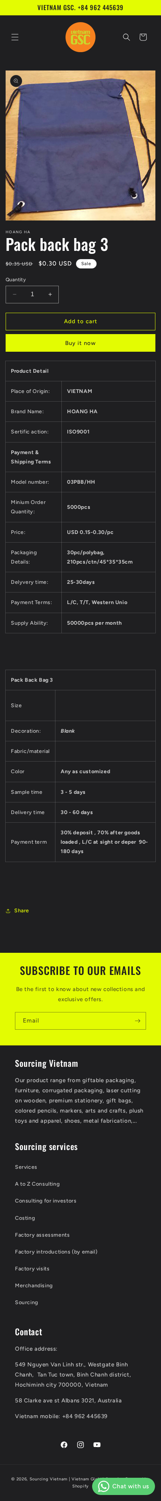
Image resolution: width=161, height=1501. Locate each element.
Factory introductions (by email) (56, 1252)
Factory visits (32, 1269)
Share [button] (21, 910)
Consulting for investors (45, 1201)
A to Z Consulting (37, 1184)
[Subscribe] (137, 1021)
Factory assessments (42, 1235)
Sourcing (26, 1302)
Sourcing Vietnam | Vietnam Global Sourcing (77, 1479)
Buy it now (80, 343)
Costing (25, 1218)
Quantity (16, 279)
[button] (15, 37)
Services (26, 1167)
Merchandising (34, 1285)
